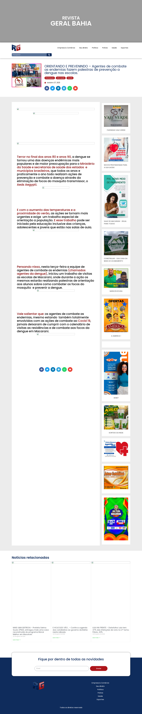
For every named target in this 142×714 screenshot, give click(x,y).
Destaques (50, 78)
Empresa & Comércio (66, 48)
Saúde (114, 48)
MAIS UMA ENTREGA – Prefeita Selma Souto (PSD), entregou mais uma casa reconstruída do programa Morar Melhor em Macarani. (31, 631)
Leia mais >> (17, 640)
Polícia (105, 48)
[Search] (49, 54)
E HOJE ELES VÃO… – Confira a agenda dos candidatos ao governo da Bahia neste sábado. (70, 629)
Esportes (124, 48)
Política (95, 48)
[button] (46, 88)
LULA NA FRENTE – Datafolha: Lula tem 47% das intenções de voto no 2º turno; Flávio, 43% (111, 629)
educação (61, 78)
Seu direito (83, 48)
